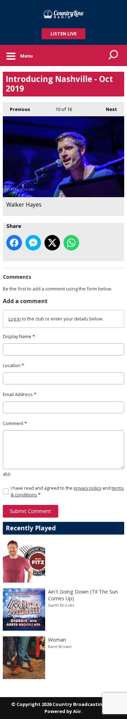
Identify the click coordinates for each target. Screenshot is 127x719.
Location (13, 365)
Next (108, 109)
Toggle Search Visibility (113, 55)
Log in (14, 319)
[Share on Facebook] (14, 243)
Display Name (19, 336)
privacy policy (87, 488)
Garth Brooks (61, 605)
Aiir (77, 711)
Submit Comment (30, 511)
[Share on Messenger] (33, 243)
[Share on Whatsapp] (71, 243)
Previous (16, 109)
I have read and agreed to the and (67, 491)
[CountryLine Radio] (63, 14)
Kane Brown (60, 646)
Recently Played (31, 528)
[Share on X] (52, 243)
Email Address (19, 394)
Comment (15, 423)
